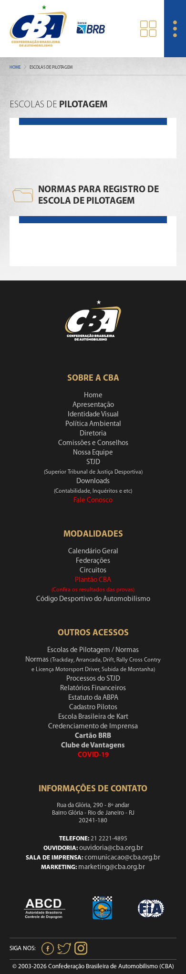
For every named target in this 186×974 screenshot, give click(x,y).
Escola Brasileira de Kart (93, 717)
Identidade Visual (93, 414)
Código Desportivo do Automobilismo (93, 599)
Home (15, 67)
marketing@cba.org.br (111, 867)
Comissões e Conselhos (93, 443)
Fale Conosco (93, 500)
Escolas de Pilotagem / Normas (93, 650)
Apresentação (93, 405)
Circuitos (93, 570)
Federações (93, 561)
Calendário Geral (93, 551)
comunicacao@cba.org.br (122, 857)
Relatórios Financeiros (93, 688)
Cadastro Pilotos (93, 707)
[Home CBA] (38, 28)
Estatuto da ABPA (93, 698)
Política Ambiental (93, 424)
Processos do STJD (93, 679)
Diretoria (93, 433)
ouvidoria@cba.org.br (111, 848)
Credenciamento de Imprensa (93, 726)
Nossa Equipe (93, 452)
